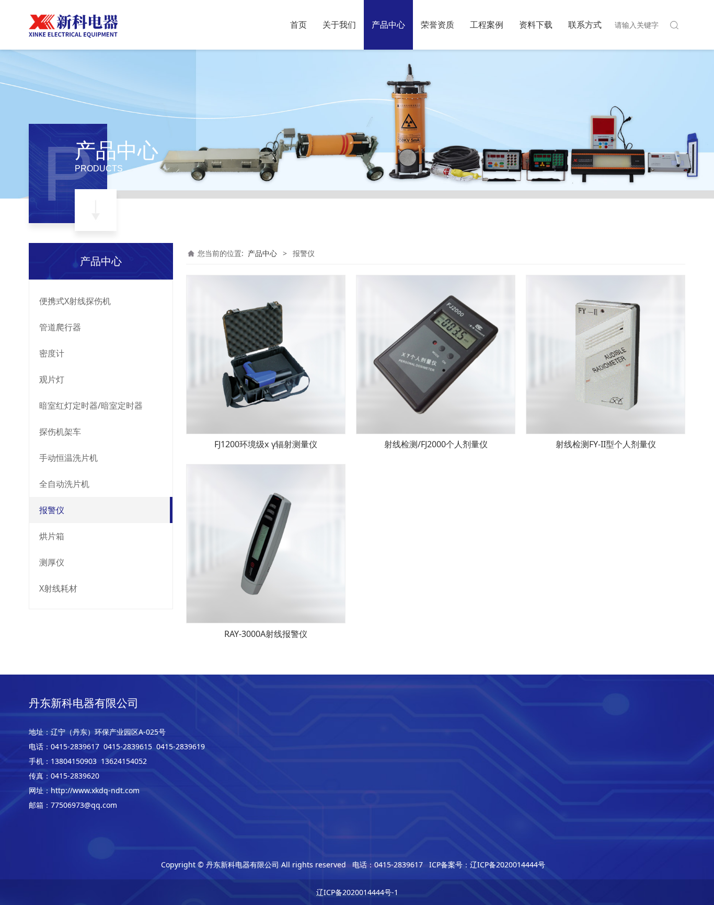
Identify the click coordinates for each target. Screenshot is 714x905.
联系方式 (585, 24)
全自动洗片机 (64, 484)
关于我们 (339, 24)
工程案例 (486, 24)
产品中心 (388, 24)
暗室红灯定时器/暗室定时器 (91, 405)
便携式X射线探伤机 (75, 301)
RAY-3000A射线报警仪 (265, 634)
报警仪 (51, 510)
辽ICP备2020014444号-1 (357, 892)
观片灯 (51, 379)
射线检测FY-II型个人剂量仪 (606, 444)
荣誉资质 (437, 24)
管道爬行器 (60, 327)
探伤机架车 (60, 431)
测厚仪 (51, 562)
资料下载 (535, 24)
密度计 (51, 353)
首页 (298, 24)
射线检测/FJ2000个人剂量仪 (436, 444)
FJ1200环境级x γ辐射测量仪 (265, 444)
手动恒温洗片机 (68, 457)
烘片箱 (51, 536)
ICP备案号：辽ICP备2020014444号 (487, 864)
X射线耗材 (58, 588)
